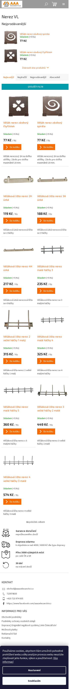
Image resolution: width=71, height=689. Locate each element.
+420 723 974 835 (15, 598)
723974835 (12, 593)
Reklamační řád (9, 634)
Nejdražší (22, 77)
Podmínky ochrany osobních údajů (18, 621)
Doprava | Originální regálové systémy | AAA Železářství (29, 625)
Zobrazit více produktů (34, 67)
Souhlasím (34, 681)
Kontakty (6, 638)
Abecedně (55, 77)
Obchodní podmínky (11, 617)
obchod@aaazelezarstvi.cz (20, 588)
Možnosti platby (10, 629)
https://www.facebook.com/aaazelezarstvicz (29, 603)
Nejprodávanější (38, 77)
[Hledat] (46, 4)
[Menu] (63, 4)
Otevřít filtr (35, 86)
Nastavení (34, 670)
